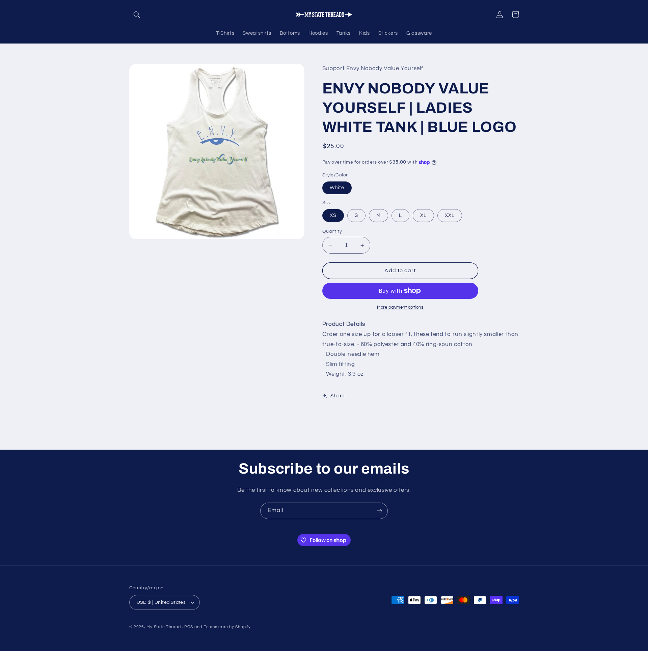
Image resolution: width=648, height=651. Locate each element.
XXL (450, 215)
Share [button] (337, 396)
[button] (137, 14)
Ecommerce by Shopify (227, 627)
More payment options (400, 307)
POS (188, 627)
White (337, 187)
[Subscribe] (379, 511)
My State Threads (164, 627)
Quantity (332, 231)
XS (333, 215)
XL (423, 215)
